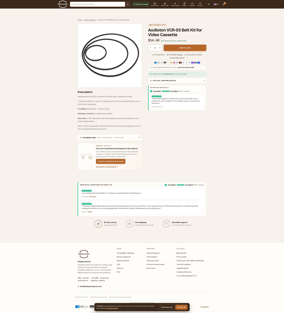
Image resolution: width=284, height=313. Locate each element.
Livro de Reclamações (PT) (187, 276)
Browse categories (124, 257)
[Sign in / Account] (208, 4)
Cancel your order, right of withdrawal (190, 261)
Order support (152, 257)
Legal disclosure (182, 268)
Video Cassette (89, 20)
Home (80, 20)
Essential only (166, 307)
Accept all (181, 307)
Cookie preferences (184, 272)
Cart (118, 264)
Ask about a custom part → (107, 167)
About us (120, 268)
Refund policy (182, 253)
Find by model (142, 4)
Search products (123, 261)
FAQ (118, 272)
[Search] (127, 4)
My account (151, 268)
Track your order (153, 261)
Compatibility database (125, 253)
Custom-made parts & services (110, 161)
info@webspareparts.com (91, 286)
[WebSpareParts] (63, 4)
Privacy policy (182, 257)
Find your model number (156, 264)
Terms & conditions (184, 264)
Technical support (153, 253)
